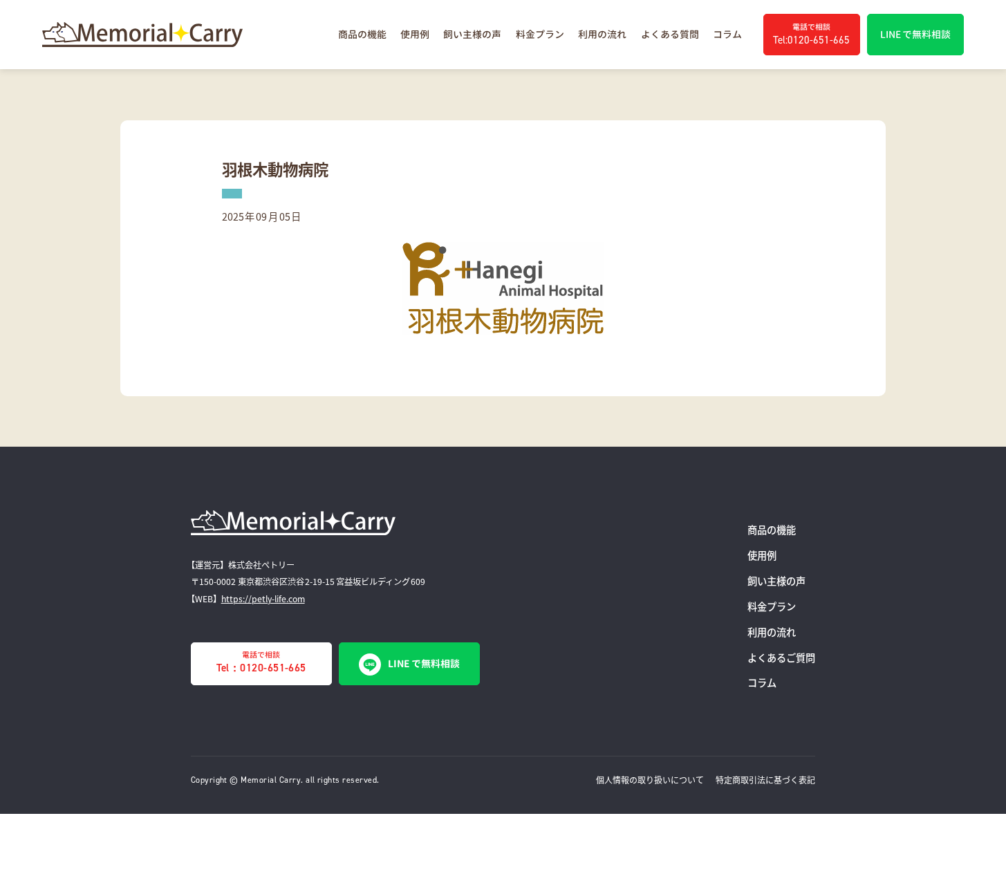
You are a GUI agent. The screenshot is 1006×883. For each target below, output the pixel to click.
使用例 (414, 34)
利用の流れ (602, 34)
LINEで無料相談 (424, 664)
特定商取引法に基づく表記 (765, 780)
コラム (727, 34)
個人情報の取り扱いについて (650, 780)
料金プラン (540, 34)
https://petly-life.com (263, 599)
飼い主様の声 (472, 34)
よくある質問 (670, 34)
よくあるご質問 (781, 657)
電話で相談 (261, 662)
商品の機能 (362, 34)
